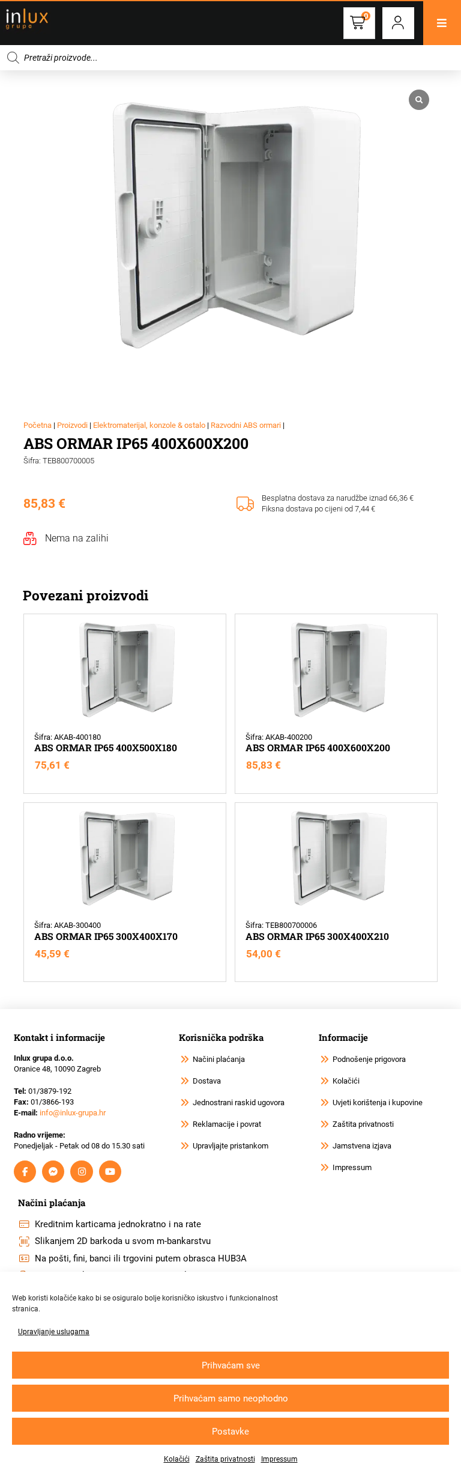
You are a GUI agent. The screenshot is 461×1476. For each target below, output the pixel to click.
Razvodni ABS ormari (246, 425)
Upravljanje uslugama (53, 1332)
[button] (398, 23)
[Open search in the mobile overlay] (230, 57)
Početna (37, 425)
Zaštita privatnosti (225, 1459)
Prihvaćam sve (231, 1365)
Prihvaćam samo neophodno (230, 1398)
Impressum (279, 1459)
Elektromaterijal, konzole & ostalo (149, 425)
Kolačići (177, 1459)
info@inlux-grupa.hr (73, 1112)
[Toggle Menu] (442, 23)
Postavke (230, 1431)
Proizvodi (72, 425)
